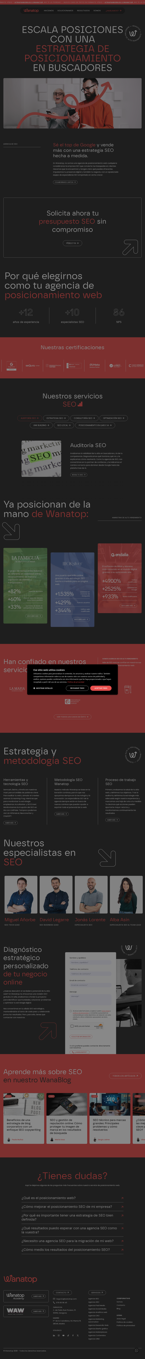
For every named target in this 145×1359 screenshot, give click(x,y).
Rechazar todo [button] (77, 688)
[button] (43, 688)
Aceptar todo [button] (101, 688)
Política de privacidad (76, 682)
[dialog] (72, 679)
